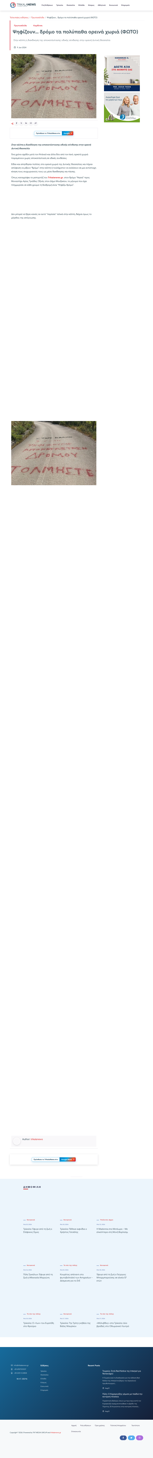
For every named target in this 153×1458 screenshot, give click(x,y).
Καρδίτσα (37, 25)
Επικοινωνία (76, 1431)
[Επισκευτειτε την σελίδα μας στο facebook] (123, 1437)
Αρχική (73, 1425)
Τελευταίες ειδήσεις (19, 17)
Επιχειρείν (125, 5)
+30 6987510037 (20, 1369)
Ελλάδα (81, 5)
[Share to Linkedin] (26, 123)
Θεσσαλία (71, 5)
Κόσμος (91, 5)
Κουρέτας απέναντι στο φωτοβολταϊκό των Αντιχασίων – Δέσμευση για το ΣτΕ (76, 1277)
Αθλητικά (102, 5)
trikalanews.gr (56, 1432)
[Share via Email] (31, 123)
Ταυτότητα (135, 1425)
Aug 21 (107, 1388)
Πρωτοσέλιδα (37, 17)
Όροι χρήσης (100, 1425)
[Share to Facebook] (16, 123)
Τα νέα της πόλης (70, 1265)
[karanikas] (122, 73)
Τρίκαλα (59, 5)
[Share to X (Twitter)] (21, 123)
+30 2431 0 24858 (20, 1373)
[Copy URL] (36, 123)
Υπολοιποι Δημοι (106, 1220)
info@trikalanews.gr (21, 1365)
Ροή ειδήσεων (85, 1425)
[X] (131, 1437)
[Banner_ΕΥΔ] (53, 200)
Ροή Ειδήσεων (47, 5)
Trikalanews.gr (55, 177)
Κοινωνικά (113, 5)
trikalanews (37, 1139)
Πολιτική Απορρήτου (118, 1425)
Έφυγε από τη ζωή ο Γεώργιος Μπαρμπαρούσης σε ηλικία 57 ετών (111, 1277)
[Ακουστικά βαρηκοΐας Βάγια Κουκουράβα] (122, 107)
